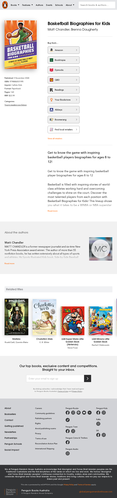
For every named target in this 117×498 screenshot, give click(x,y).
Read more (53, 210)
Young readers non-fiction (16, 104)
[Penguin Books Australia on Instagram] (73, 413)
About (8, 408)
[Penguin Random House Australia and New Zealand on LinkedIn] (90, 413)
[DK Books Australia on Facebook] (98, 435)
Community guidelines (45, 413)
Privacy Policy (77, 391)
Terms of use (40, 438)
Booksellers (10, 414)
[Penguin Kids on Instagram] (104, 413)
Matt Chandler (58, 29)
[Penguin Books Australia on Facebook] (68, 413)
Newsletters (10, 432)
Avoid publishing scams (45, 428)
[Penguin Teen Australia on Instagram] (73, 431)
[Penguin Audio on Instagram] (68, 453)
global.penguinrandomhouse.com (95, 491)
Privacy (38, 433)
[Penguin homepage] (5, 5)
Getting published (14, 426)
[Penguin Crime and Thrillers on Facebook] (68, 442)
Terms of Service (84, 484)
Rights (38, 423)
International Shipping (44, 448)
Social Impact (12, 450)
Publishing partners (43, 418)
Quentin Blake (22, 342)
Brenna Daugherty (84, 29)
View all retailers (55, 138)
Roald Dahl (10, 342)
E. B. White (44, 342)
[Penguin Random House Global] (13, 491)
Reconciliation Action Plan (46, 443)
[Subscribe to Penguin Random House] (87, 378)
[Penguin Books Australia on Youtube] (84, 413)
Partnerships (11, 438)
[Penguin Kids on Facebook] (98, 413)
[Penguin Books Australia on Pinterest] (79, 413)
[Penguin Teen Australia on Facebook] (68, 431)
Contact (9, 420)
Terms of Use (63, 391)
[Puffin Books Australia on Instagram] (98, 424)
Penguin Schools (13, 444)
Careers (38, 408)
